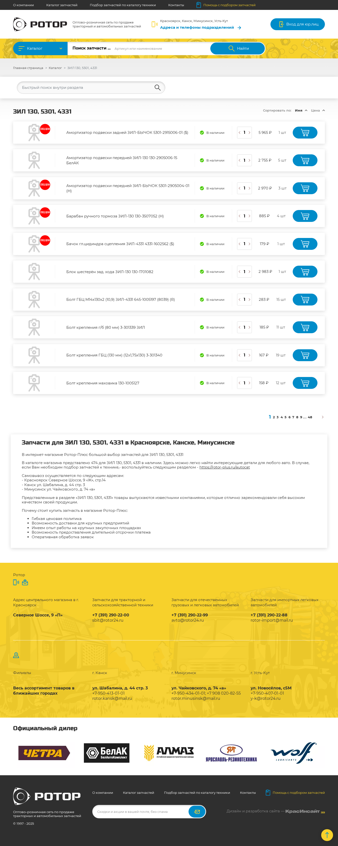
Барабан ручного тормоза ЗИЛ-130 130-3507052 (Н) (115, 216)
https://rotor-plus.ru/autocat (224, 467)
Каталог (34, 48)
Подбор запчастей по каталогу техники (123, 5)
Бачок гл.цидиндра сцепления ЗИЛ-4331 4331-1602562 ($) (120, 243)
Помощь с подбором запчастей (229, 5)
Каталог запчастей (61, 5)
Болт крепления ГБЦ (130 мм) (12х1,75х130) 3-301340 (114, 355)
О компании (23, 5)
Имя (298, 110)
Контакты (176, 5)
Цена (315, 110)
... (305, 417)
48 (310, 417)
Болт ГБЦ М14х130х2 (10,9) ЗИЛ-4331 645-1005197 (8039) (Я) (120, 299)
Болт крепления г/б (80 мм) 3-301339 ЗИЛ (105, 327)
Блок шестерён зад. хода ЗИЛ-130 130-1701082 (109, 271)
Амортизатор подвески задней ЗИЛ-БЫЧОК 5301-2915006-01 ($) (127, 132)
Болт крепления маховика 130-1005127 (102, 383)
